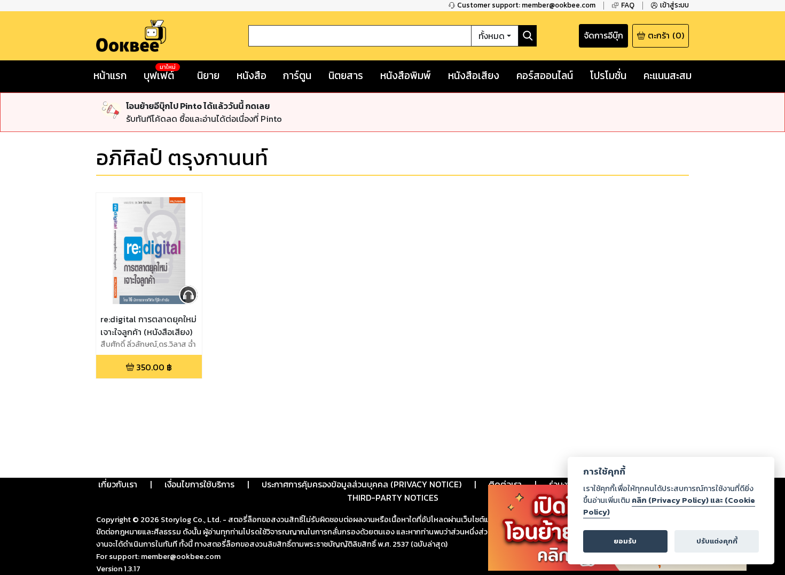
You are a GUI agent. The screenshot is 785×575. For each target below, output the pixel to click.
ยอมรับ (625, 541)
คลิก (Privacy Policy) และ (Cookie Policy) (669, 506)
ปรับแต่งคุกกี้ (716, 541)
